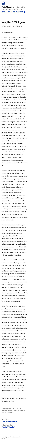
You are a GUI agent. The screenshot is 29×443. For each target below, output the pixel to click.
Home (4, 12)
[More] (25, 12)
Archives (11, 12)
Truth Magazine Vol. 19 (19, 410)
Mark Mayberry (7, 26)
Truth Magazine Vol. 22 (8, 412)
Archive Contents (7, 410)
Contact (19, 12)
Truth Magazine (8, 7)
